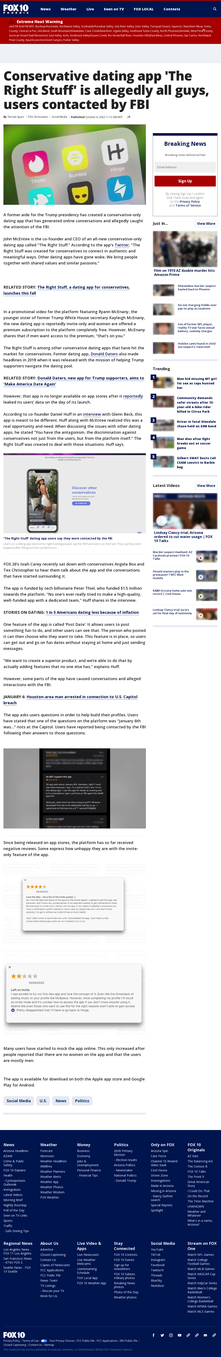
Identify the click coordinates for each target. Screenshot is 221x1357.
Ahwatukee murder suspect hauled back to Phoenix (197, 287)
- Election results (125, 1160)
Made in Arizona (162, 1186)
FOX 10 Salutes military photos (124, 1276)
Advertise (46, 1249)
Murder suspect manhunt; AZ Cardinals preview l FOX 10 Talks (173, 555)
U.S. (43, 1100)
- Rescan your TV (52, 1291)
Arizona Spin (159, 1151)
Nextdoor (157, 1286)
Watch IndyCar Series (202, 1283)
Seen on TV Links (15, 1215)
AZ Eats (193, 1156)
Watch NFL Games (201, 1255)
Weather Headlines (53, 1161)
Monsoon (47, 1156)
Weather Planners (52, 1171)
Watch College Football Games (199, 1262)
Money (83, 1144)
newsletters (214, 1335)
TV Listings (47, 1286)
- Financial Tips (87, 1175)
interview (92, 414)
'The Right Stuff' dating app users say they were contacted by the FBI (57, 538)
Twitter (122, 244)
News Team (48, 1280)
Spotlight (157, 1210)
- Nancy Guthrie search (162, 1198)
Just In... (160, 223)
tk (188, 1335)
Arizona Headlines (15, 1151)
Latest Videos (166, 485)
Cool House (159, 1170)
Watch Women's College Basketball (200, 1299)
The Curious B (197, 1166)
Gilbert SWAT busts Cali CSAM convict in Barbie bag (196, 462)
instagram (170, 1335)
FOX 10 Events (124, 1260)
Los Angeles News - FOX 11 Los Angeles (17, 1251)
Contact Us (48, 1260)
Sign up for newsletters (122, 1267)
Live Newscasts (88, 1255)
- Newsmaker (123, 1170)
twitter (162, 1335)
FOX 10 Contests (125, 1255)
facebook (153, 1335)
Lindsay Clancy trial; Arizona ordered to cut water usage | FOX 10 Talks (183, 536)
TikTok (155, 1255)
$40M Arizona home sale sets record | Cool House (172, 592)
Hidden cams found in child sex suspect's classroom (197, 345)
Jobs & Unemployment (88, 1163)
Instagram (158, 1260)
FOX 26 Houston (38, 117)
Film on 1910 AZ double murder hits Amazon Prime (184, 272)
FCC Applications (52, 1270)
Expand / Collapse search (215, 9)
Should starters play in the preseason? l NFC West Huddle (171, 574)
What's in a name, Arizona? (200, 1222)
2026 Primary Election (123, 1153)
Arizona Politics (124, 1165)
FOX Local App (87, 1278)
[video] (185, 511)
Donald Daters (104, 353)
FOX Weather (49, 1197)
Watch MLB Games (201, 1269)
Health (8, 1175)
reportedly (133, 396)
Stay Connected (124, 1246)
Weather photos (125, 1297)
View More (206, 223)
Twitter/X (157, 1270)
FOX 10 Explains (14, 1170)
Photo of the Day (126, 1292)
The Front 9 (196, 1177)
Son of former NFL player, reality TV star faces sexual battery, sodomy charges (196, 327)
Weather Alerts (50, 1177)
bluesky (196, 1335)
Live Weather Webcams (86, 1262)
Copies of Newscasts (55, 1265)
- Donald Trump (125, 1180)
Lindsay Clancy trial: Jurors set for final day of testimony (172, 611)
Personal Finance (89, 1170)
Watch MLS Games (201, 1311)
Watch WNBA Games (202, 1306)
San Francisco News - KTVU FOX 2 (17, 1260)
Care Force (158, 1156)
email (205, 1335)
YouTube (157, 1249)
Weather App (49, 1182)
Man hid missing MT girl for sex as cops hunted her (197, 383)
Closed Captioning (53, 1255)
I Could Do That (199, 1191)
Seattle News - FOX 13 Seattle (17, 1269)
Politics (82, 1100)
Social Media (59, 117)
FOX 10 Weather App (91, 1283)
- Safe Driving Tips (16, 1231)
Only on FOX (162, 1144)
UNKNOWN (196, 1206)
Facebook (158, 1265)
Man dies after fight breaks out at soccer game (194, 443)
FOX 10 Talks (197, 1171)
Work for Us (48, 1296)
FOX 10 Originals (196, 1147)
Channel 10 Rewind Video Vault (164, 1163)
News (60, 1100)
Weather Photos (51, 1187)
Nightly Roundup (15, 1205)
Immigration (12, 1190)
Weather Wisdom (52, 1192)
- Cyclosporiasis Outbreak (14, 1182)
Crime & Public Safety (13, 1163)
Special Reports (161, 1205)
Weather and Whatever (196, 1213)
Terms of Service (188, 205)
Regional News (17, 1243)
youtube (179, 1335)
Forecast (46, 1151)
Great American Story (198, 1184)
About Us (49, 1243)
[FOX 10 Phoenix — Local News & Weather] (17, 9)
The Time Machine (201, 1201)
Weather (48, 1144)
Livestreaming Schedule (87, 1271)
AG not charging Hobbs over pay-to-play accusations (197, 306)
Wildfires (46, 1166)
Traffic (8, 1226)
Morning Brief (13, 1200)
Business (83, 1151)
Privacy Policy (190, 201)
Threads (156, 1275)
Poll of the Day (13, 1210)
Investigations (160, 1180)
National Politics (125, 1175)
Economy (83, 1156)
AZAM (7, 1156)
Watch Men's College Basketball (202, 1290)
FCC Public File (50, 1275)
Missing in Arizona (163, 1191)
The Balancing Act (200, 1161)
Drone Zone (159, 1175)
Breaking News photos (124, 1285)
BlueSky (156, 1280)
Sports (8, 1221)
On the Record (198, 1196)
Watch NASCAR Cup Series (201, 1276)
